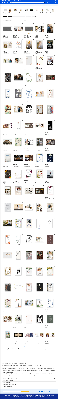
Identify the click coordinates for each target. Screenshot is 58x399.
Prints (8, 4)
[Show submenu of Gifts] (29, 4)
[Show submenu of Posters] (16, 4)
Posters (15, 4)
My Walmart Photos (15, 0)
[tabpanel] (5, 11)
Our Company (16, 395)
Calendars (37, 4)
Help (47, 2)
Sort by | (49, 16)
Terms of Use (52, 395)
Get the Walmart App (48, 395)
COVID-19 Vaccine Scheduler (29, 395)
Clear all (36, 16)
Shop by (44, 4)
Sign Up (25, 391)
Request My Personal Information (42, 396)
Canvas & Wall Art (19, 4)
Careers (13, 395)
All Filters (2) (5, 16)
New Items (3, 4)
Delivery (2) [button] (9, 16)
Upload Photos (19, 0)
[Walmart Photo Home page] (5, 2)
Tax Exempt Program (42, 395)
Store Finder (9, 0)
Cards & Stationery (12, 4)
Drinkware (34, 4)
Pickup (5, 4)
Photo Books (26, 4)
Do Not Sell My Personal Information (33, 396)
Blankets (22, 4)
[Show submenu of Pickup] (6, 4)
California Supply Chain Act (25, 396)
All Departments (5, 395)
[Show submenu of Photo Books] (27, 4)
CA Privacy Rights (19, 396)
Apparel (31, 4)
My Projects (12, 0)
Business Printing (40, 4)
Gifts (28, 4)
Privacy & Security (15, 396)
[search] (25, 20)
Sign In (55, 0)
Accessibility (38, 395)
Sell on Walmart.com (20, 395)
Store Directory (9, 395)
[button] (8, 23)
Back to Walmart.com (4, 0)
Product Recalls (35, 395)
